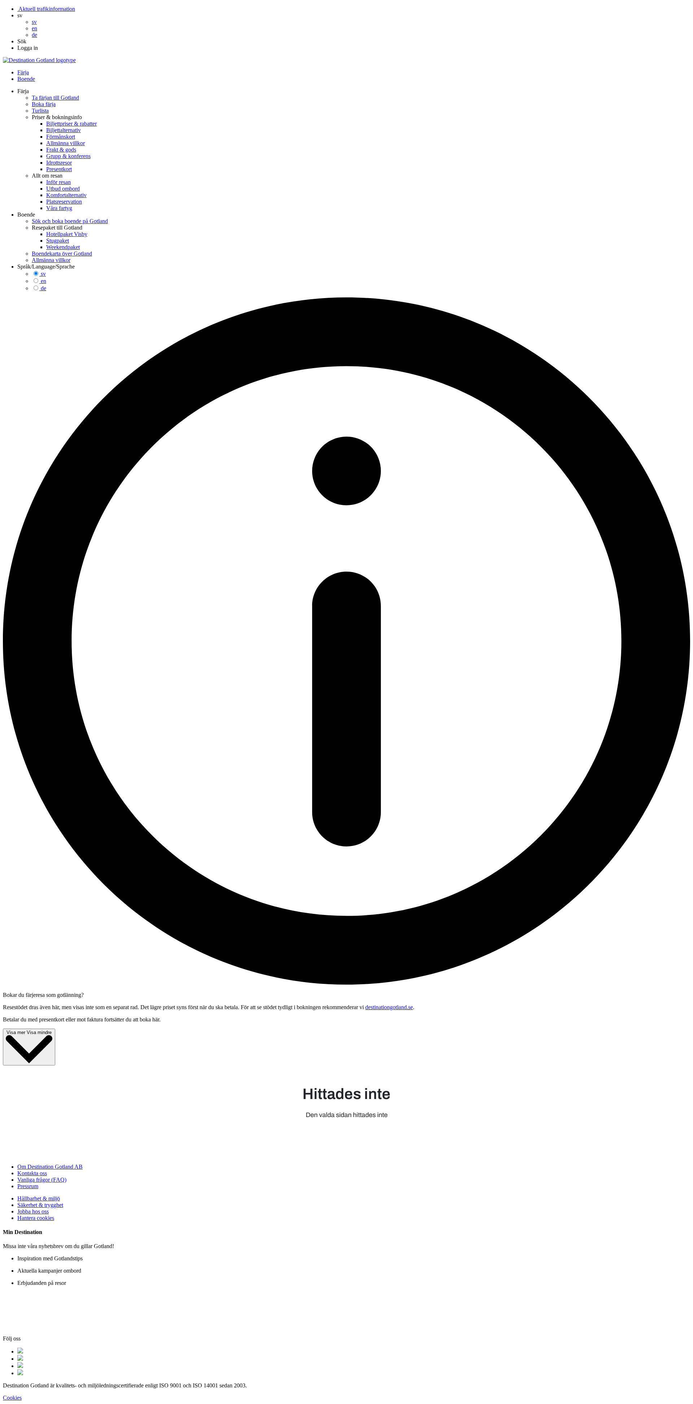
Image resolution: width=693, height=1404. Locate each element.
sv (43, 274)
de (43, 288)
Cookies (12, 1398)
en (43, 281)
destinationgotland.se (389, 1007)
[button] (19, 15)
